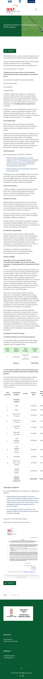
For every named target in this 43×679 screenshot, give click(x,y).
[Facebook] (20, 676)
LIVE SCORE (31, 1)
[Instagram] (23, 676)
